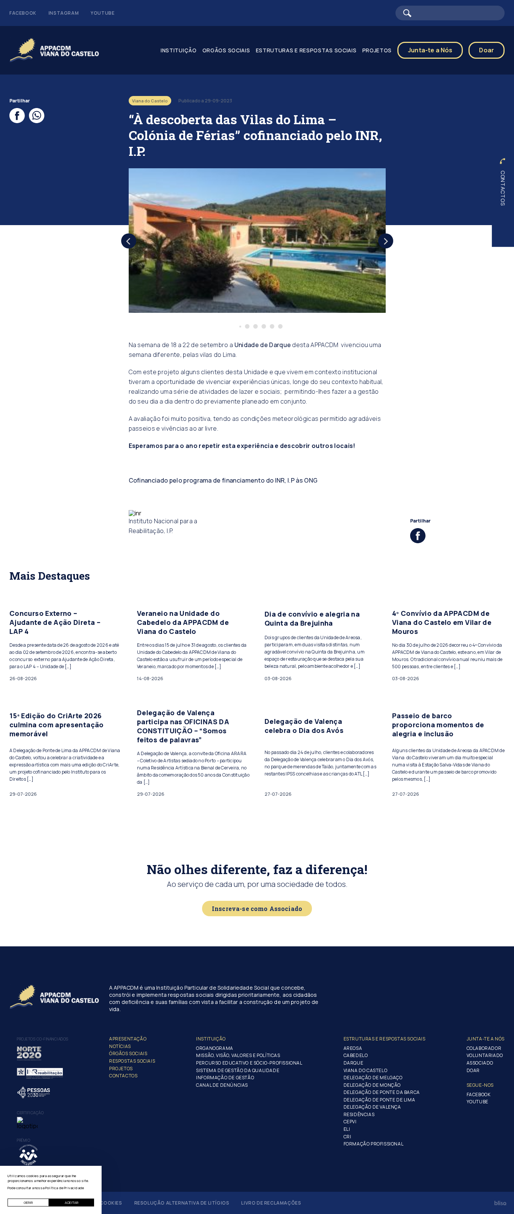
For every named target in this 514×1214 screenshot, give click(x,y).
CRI (347, 1136)
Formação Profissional (374, 1144)
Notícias (120, 1046)
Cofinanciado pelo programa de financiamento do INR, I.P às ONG (223, 480)
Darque (353, 1063)
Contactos (502, 188)
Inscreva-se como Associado (257, 908)
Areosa (353, 1048)
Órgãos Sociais (128, 1053)
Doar (486, 50)
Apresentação (127, 1039)
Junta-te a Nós (430, 50)
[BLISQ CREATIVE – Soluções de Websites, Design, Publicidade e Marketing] (500, 1203)
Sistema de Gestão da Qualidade (237, 1070)
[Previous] (128, 240)
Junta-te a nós (486, 1039)
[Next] (385, 240)
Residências (359, 1114)
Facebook (22, 13)
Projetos (121, 1068)
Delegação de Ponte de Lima (379, 1100)
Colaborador (484, 1048)
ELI (347, 1129)
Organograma (214, 1048)
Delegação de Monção (372, 1085)
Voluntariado (485, 1055)
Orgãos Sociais (226, 50)
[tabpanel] (257, 240)
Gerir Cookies (103, 1203)
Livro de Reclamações (271, 1203)
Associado (480, 1063)
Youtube (102, 13)
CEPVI (350, 1121)
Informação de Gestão (225, 1077)
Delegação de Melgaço (373, 1077)
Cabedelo (356, 1055)
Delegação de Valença (372, 1107)
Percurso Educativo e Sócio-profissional (249, 1063)
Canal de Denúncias (222, 1085)
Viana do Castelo (366, 1070)
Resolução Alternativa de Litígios (182, 1203)
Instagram (64, 13)
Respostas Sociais (132, 1061)
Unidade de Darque (262, 345)
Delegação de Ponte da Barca (382, 1092)
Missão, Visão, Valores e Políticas (238, 1055)
